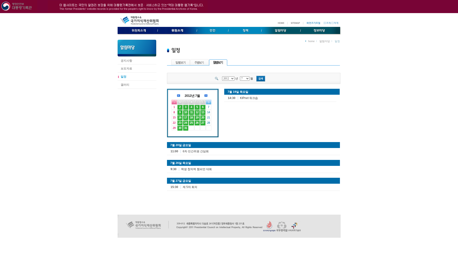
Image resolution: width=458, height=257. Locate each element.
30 (179, 128)
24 (185, 122)
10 (185, 112)
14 (208, 112)
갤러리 (125, 84)
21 (208, 117)
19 (197, 117)
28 (208, 122)
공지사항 (126, 60)
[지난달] (178, 95)
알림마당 (324, 41)
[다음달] (206, 95)
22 (174, 122)
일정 (123, 76)
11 (191, 112)
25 (191, 122)
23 (179, 122)
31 (185, 128)
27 (202, 122)
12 (197, 112)
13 (202, 112)
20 (202, 117)
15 (174, 117)
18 (191, 117)
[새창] (269, 230)
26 (197, 122)
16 (179, 117)
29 (174, 128)
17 (185, 117)
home (311, 41)
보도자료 (126, 68)
